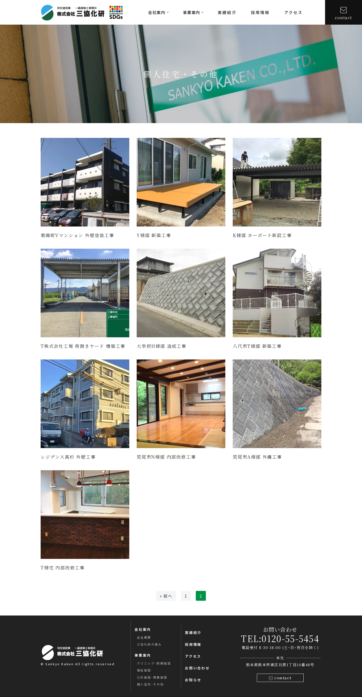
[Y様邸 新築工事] (181, 182)
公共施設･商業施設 (152, 677)
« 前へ (166, 596)
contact (343, 17)
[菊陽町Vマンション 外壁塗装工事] (85, 182)
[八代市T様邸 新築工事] (277, 293)
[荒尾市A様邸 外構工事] (277, 403)
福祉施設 (144, 670)
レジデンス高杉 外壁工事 (68, 457)
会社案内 (142, 629)
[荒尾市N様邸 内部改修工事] (181, 403)
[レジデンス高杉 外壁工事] (85, 403)
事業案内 (142, 655)
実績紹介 (227, 12)
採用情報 (260, 12)
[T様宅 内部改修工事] (85, 514)
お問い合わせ (197, 667)
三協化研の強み (149, 644)
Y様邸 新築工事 (154, 235)
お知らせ (193, 679)
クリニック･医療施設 (154, 663)
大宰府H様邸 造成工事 (161, 346)
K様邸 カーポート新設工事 (262, 235)
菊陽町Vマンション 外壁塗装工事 (77, 235)
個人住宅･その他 (150, 684)
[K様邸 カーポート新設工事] (277, 182)
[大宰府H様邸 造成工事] (181, 293)
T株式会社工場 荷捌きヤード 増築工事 (83, 346)
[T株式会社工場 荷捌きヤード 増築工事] (85, 293)
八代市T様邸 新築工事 (257, 346)
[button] (168, 12)
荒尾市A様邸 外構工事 (257, 457)
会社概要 (144, 637)
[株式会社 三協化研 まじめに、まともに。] (73, 12)
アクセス (293, 12)
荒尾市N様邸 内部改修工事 (166, 457)
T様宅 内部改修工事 (63, 567)
